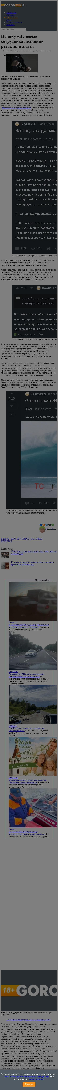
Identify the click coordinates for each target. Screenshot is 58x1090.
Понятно (29, 1084)
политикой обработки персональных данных (26, 1077)
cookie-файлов (36, 1079)
